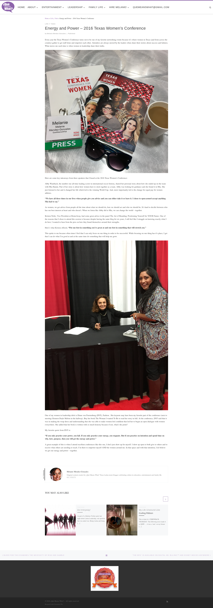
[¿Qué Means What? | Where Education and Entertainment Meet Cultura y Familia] (8, 6)
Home (47, 18)
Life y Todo (54, 18)
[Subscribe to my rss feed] (167, 601)
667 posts (71, 477)
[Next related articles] (165, 499)
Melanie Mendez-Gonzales (56, 33)
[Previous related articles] (160, 499)
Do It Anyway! (83, 510)
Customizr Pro (58, 604)
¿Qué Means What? (57, 601)
